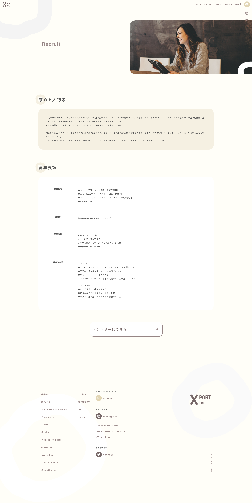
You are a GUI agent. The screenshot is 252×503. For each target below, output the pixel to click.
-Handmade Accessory (110, 432)
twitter (108, 455)
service (207, 4)
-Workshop (103, 437)
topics (217, 4)
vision (198, 4)
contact (108, 399)
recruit (238, 4)
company (227, 4)
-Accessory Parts (107, 426)
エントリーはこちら (110, 329)
